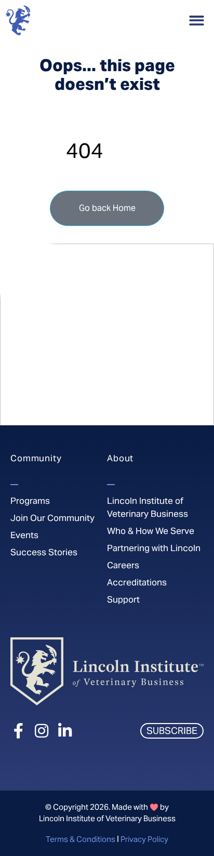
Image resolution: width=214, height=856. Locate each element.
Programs (30, 500)
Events (24, 535)
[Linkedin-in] (65, 731)
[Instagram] (41, 731)
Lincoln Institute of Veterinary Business (147, 507)
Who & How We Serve (150, 531)
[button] (197, 20)
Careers (123, 565)
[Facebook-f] (18, 731)
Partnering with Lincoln (153, 548)
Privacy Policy (144, 839)
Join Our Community (52, 518)
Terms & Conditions (80, 839)
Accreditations (137, 582)
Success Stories (43, 552)
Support (123, 599)
